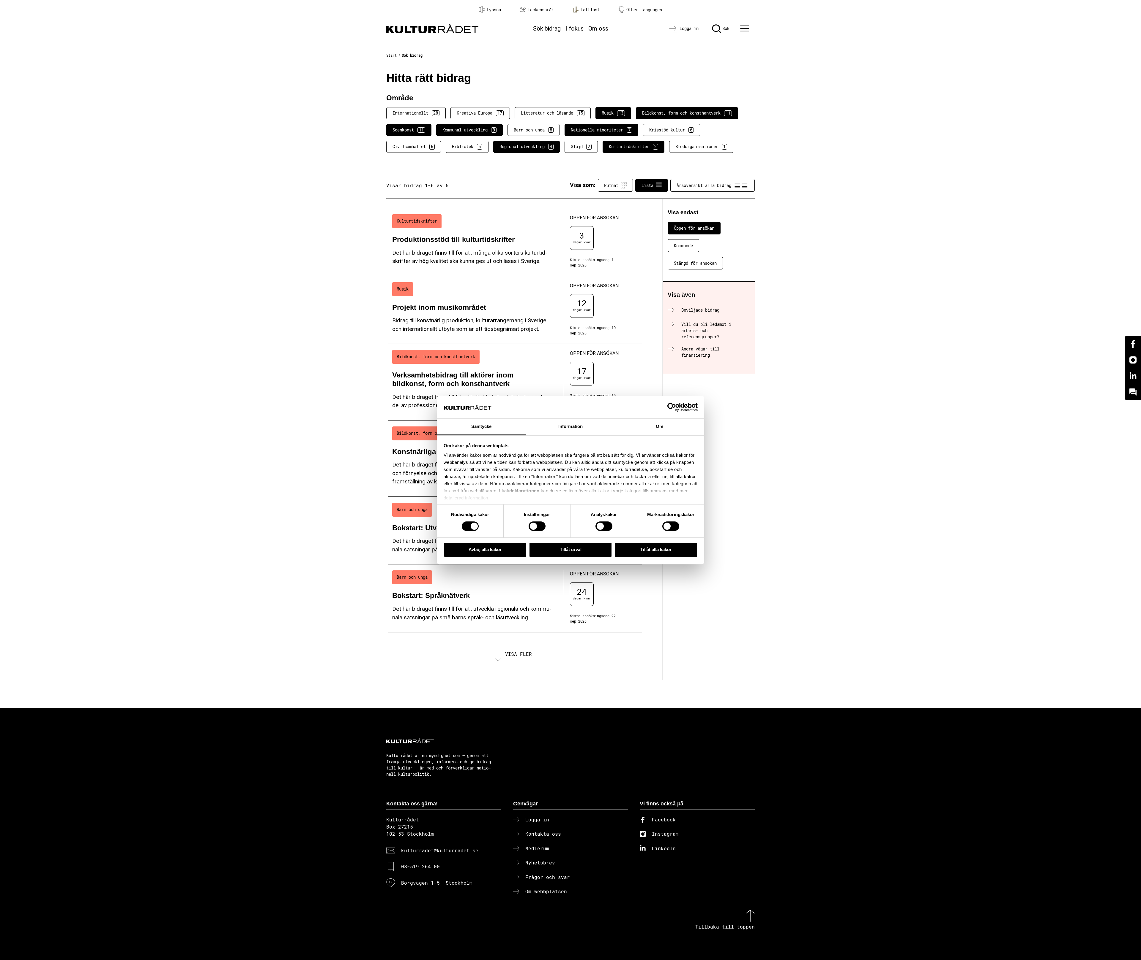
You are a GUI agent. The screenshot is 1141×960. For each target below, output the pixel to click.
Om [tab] (659, 426)
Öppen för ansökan (694, 228)
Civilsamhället (413, 146)
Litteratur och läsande (552, 113)
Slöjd (580, 146)
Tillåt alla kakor (656, 549)
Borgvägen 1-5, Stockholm (436, 883)
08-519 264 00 (420, 866)
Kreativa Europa (479, 113)
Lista (647, 185)
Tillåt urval (570, 549)
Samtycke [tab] (481, 426)
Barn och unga (533, 130)
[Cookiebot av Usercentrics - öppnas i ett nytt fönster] (672, 407)
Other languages (644, 9)
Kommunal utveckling (468, 130)
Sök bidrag (547, 28)
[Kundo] (1133, 392)
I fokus (574, 28)
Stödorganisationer (700, 146)
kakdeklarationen (520, 490)
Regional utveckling (525, 146)
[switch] (537, 526)
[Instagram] (1133, 360)
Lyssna (494, 9)
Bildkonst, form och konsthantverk (686, 113)
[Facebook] (1133, 344)
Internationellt (415, 113)
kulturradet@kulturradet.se (439, 850)
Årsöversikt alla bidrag (704, 185)
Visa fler (518, 654)
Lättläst (590, 9)
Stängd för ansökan (695, 263)
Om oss (598, 28)
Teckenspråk (541, 9)
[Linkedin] (1133, 376)
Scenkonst (408, 130)
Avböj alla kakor (485, 549)
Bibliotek (466, 146)
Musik (612, 113)
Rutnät (611, 185)
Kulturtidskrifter (633, 146)
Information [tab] (570, 426)
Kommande (683, 245)
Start (391, 55)
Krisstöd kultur (670, 130)
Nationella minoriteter (601, 130)
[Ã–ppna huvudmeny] (745, 28)
